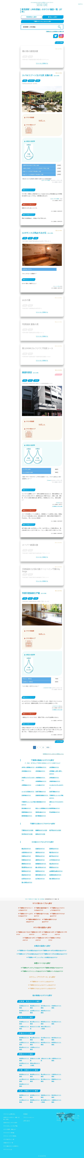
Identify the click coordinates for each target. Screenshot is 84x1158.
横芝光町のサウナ (41, 875)
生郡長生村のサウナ (55, 875)
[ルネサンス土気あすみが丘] (42, 264)
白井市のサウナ (26, 878)
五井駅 (35, 598)
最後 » (48, 747)
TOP (26, 899)
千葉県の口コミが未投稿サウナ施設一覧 (55, 31)
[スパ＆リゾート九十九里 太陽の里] (42, 111)
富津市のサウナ (26, 871)
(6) (27, 834)
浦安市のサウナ (40, 852)
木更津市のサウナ (27, 852)
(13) (41, 830)
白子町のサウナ (40, 878)
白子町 (30, 56)
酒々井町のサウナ (27, 882)
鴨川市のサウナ (54, 852)
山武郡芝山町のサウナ (56, 871)
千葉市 (30, 238)
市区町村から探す (31, 17)
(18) (27, 830)
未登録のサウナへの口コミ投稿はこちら (53, 754)
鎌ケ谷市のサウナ (41, 867)
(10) (55, 830)
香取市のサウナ (54, 867)
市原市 (30, 329)
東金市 (30, 305)
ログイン (80, 4)
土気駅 (35, 238)
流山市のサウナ (54, 863)
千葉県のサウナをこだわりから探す (42, 21)
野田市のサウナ (40, 856)
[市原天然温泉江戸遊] (42, 624)
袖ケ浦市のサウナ (54, 878)
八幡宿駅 (36, 380)
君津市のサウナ (54, 848)
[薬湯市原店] (42, 415)
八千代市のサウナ (54, 860)
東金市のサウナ (26, 875)
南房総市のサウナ (41, 863)
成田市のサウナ (40, 860)
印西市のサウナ (26, 860)
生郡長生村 (31, 80)
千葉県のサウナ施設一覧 (33, 899)
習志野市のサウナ (27, 867)
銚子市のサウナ (54, 856)
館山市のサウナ (26, 848)
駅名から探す (53, 17)
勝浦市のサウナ (26, 863)
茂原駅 (37, 80)
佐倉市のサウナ (40, 848)
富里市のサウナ (40, 871)
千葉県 (24, 56)
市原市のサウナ (26, 856)
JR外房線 (42, 899)
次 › (43, 747)
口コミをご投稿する (42, 63)
